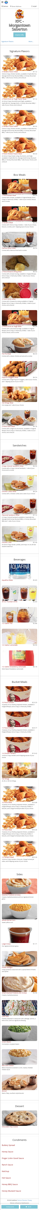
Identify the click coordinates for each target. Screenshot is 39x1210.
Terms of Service (22, 1200)
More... (31, 41)
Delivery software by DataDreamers (19, 1203)
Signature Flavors (7, 41)
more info (19, 35)
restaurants (10, 1207)
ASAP (35, 6)
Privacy (30, 1200)
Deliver (5, 6)
